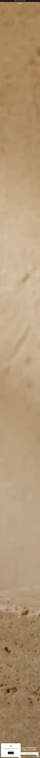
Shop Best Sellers (29, 753)
